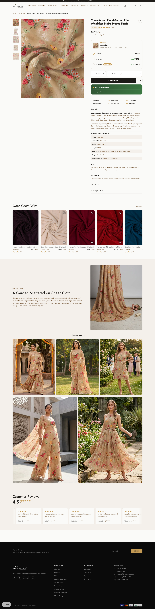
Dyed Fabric (74, 6)
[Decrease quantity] (93, 73)
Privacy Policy (58, 586)
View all (138, 206)
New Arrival (32, 6)
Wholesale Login (59, 596)
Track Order (87, 572)
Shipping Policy (58, 582)
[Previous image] (24, 58)
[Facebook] (19, 578)
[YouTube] (28, 578)
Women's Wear (95, 6)
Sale (105, 6)
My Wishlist (87, 576)
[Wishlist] (130, 5)
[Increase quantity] (103, 73)
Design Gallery (114, 6)
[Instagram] (14, 578)
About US (57, 569)
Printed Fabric (52, 6)
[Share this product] (140, 21)
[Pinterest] (24, 578)
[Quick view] (36, 242)
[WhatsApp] (33, 578)
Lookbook (84, 6)
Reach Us (57, 572)
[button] (121, 74)
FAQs (55, 576)
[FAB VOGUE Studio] (18, 6)
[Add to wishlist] (139, 80)
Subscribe (136, 551)
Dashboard (87, 569)
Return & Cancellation (60, 579)
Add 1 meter (113, 80)
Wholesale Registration (60, 592)
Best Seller (41, 6)
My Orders (87, 579)
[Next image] (81, 58)
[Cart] (140, 5)
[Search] (125, 5)
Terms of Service (59, 589)
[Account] (135, 5)
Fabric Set (64, 6)
